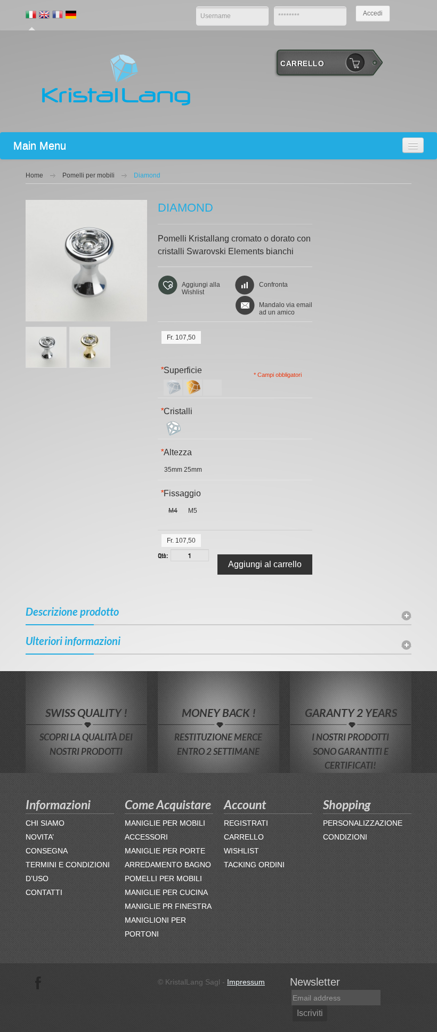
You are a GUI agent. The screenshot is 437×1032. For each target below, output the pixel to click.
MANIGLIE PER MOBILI (165, 823)
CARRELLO (244, 837)
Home (34, 175)
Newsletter (315, 982)
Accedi (373, 13)
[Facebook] (38, 982)
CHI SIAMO (45, 823)
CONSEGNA (47, 850)
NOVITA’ (40, 837)
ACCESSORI (146, 837)
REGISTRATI (246, 823)
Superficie (181, 370)
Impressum (246, 982)
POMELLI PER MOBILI (163, 878)
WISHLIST (241, 850)
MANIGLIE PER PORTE (165, 850)
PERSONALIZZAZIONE (362, 823)
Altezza (176, 452)
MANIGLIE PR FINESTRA (168, 906)
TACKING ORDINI (254, 864)
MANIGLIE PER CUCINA (166, 892)
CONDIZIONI (345, 837)
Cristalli (176, 411)
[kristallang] (116, 79)
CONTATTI (44, 892)
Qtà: (163, 555)
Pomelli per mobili (88, 175)
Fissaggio (180, 493)
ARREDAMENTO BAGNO (168, 864)
